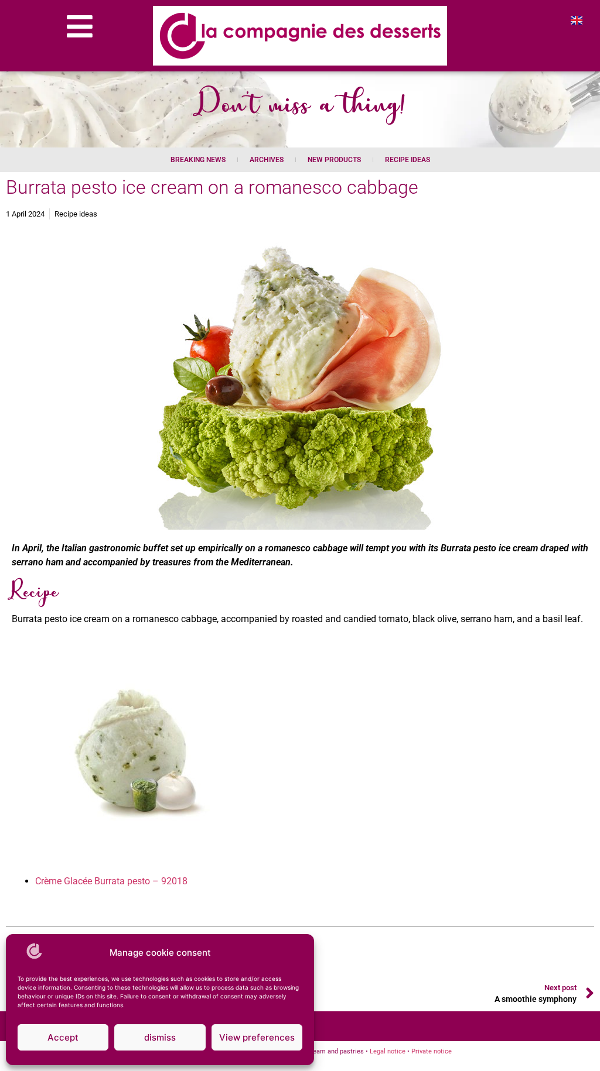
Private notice (431, 1051)
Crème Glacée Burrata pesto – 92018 (111, 881)
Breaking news (198, 160)
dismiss (160, 1037)
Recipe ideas (407, 160)
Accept (63, 1037)
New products (334, 160)
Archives (267, 160)
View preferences (257, 1037)
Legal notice (387, 1051)
